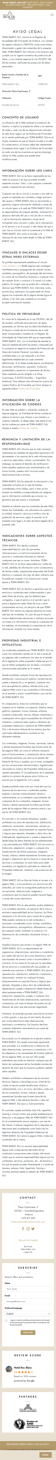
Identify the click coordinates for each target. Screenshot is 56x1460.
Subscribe (28, 1332)
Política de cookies (28, 428)
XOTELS (46, 1444)
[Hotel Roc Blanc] (12, 15)
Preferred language (13, 1308)
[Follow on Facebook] (23, 1229)
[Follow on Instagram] (28, 1229)
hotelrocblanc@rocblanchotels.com (28, 1221)
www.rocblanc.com (11, 265)
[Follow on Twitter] (33, 1229)
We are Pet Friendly (28, 1240)
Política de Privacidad (29, 388)
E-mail (7, 1295)
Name (7, 1283)
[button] (52, 14)
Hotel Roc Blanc (23, 1368)
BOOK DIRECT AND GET (14, 2)
